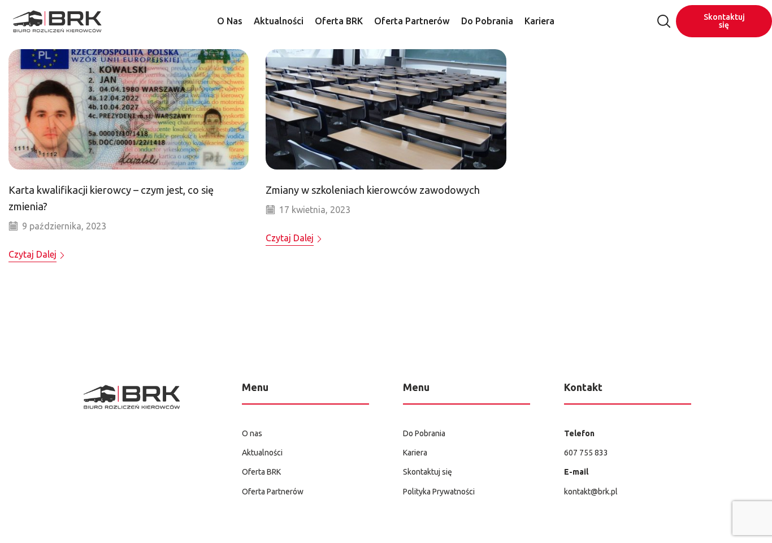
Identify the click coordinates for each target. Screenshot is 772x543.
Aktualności (278, 21)
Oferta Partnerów (412, 21)
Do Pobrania (487, 21)
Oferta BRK (339, 21)
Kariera (539, 21)
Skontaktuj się (724, 20)
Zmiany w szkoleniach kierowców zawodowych (373, 190)
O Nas (229, 21)
